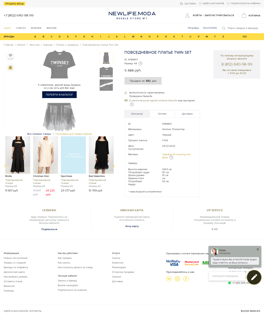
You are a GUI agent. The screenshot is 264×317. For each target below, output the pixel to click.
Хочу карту (132, 226)
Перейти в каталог (59, 94)
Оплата (162, 113)
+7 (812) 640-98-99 (19, 15)
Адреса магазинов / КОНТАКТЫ (22, 311)
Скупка (116, 258)
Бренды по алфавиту (16, 267)
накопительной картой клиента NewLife (154, 100)
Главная (8, 44)
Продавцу (193, 28)
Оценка (116, 276)
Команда (9, 290)
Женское (34, 44)
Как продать (65, 258)
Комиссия (117, 262)
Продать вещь (14, 3)
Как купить (64, 262)
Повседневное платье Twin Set (100, 44)
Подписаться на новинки (72, 289)
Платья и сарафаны (67, 44)
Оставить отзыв (13, 281)
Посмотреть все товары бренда (73, 133)
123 (244, 36)
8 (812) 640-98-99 (236, 64)
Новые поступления (15, 258)
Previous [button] (5, 166)
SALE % (7, 28)
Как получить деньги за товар (75, 267)
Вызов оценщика (68, 285)
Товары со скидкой (15, 262)
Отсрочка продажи (123, 272)
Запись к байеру (67, 280)
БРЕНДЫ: (9, 36)
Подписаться (49, 229)
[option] (18, 164)
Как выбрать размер (15, 276)
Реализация (119, 267)
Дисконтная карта (14, 272)
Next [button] (114, 166)
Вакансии (9, 286)
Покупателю (210, 28)
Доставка (187, 113)
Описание (137, 113)
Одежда (47, 44)
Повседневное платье (14, 182)
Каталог (21, 44)
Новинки (21, 28)
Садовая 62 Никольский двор (176, 156)
